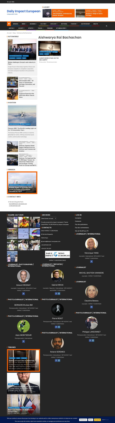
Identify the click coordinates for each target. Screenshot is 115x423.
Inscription (78, 218)
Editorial (64, 24)
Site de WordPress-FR (81, 231)
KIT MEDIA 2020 (61, 28)
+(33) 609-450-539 (14, 205)
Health (95, 24)
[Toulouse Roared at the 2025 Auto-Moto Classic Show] (12, 94)
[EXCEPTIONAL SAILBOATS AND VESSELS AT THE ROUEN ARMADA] (22, 182)
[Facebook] (23, 293)
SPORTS (30, 28)
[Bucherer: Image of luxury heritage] (80, 13)
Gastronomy (85, 24)
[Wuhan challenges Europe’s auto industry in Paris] (22, 49)
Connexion (78, 221)
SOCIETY (20, 28)
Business (33, 24)
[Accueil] (9, 24)
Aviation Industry (14, 124)
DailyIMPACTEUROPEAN (49, 224)
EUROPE (94, 10)
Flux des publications (81, 224)
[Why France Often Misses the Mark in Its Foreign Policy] (23, 404)
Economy (88, 10)
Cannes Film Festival (45, 51)
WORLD (100, 11)
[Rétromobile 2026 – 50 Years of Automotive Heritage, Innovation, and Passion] (12, 82)
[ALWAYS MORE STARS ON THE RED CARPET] (49, 48)
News (59, 10)
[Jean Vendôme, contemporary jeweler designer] (47, 13)
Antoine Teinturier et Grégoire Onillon (26, 391)
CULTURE (43, 24)
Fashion (73, 24)
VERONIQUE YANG (52, 62)
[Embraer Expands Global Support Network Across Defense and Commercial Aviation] (12, 146)
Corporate (29, 155)
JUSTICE (11, 28)
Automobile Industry (15, 55)
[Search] (106, 26)
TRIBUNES (50, 28)
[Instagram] (59, 293)
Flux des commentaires (82, 227)
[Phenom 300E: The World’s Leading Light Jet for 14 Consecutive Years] (22, 115)
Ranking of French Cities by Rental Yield (21, 360)
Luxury (54, 10)
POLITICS (17, 407)
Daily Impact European (23, 11)
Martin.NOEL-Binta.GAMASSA (26, 362)
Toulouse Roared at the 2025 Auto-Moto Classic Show (26, 95)
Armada (15, 24)
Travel (40, 28)
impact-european (58, 222)
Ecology (53, 24)
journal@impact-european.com (18, 203)
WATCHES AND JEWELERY (58, 11)
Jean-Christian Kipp (22, 413)
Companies (21, 155)
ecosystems (22, 142)
